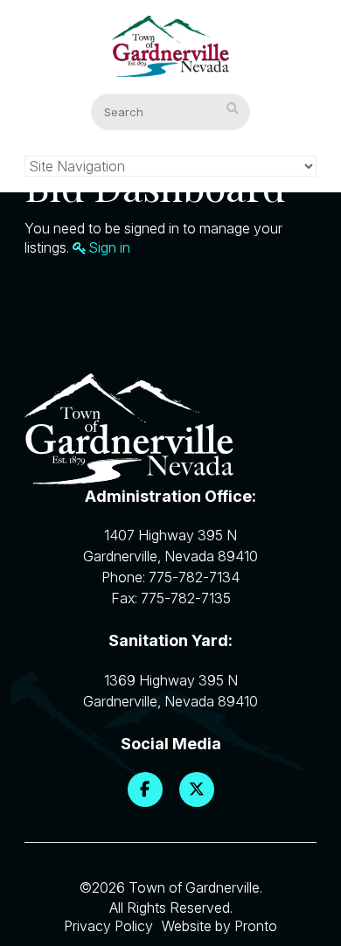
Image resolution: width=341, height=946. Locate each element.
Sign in (109, 247)
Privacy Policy (108, 926)
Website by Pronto (219, 926)
